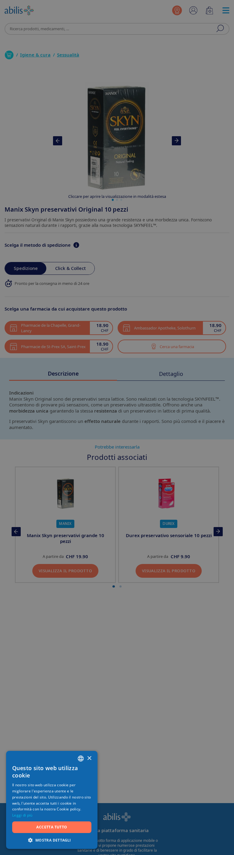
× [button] (89, 758)
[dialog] (117, 427)
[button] (51, 840)
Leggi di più (22, 815)
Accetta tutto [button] (51, 827)
